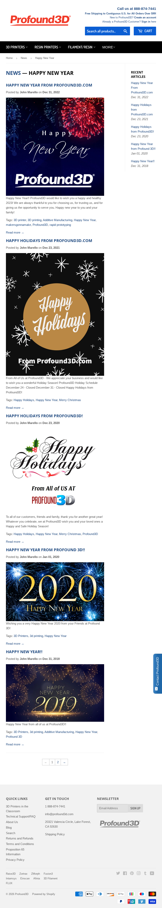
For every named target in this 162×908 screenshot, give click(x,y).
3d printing (36, 636)
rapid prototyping (60, 224)
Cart (148, 31)
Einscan (25, 878)
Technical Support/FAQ (21, 816)
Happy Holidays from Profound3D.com (49, 240)
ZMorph (35, 873)
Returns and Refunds (19, 838)
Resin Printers (47, 47)
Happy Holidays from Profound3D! (44, 415)
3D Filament (50, 878)
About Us (12, 822)
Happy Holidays (24, 400)
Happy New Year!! (24, 651)
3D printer (20, 220)
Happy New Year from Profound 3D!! (45, 549)
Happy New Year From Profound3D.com (49, 85)
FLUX (9, 883)
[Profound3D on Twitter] (118, 873)
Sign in (145, 21)
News (24, 58)
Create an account (145, 17)
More (107, 47)
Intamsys (11, 878)
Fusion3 (48, 873)
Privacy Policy (15, 859)
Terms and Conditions (20, 844)
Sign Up (135, 808)
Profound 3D (14, 736)
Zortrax (23, 873)
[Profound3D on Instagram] (139, 873)
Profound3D (40, 224)
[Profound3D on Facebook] (125, 873)
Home (9, 58)
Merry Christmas (70, 400)
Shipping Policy (55, 834)
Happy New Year (85, 220)
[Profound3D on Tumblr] (145, 873)
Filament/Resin (80, 47)
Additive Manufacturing (57, 220)
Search (10, 833)
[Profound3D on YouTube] (152, 873)
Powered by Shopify (43, 894)
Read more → (15, 232)
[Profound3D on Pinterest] (132, 873)
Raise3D (11, 873)
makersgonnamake (18, 224)
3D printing (34, 220)
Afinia (36, 878)
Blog (9, 827)
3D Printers (15, 47)
